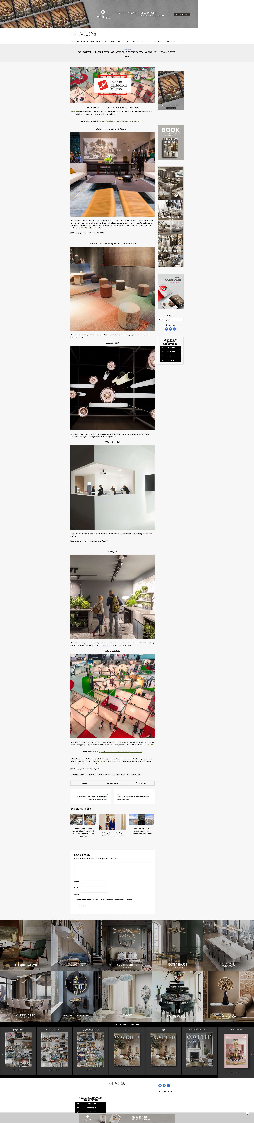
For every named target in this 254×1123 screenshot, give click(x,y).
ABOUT (159, 1092)
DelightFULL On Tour (78, 775)
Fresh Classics (157, 41)
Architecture (145, 41)
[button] (251, 1054)
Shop (173, 41)
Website (77, 894)
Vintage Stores (102, 41)
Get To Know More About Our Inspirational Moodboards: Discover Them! (120, 121)
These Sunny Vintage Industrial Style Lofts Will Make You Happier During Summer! (83, 832)
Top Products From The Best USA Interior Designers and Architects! (120, 752)
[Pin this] (145, 783)
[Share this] (136, 783)
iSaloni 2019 (127, 49)
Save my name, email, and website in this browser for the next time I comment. (104, 900)
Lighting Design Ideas (105, 775)
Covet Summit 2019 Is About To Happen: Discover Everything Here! (141, 831)
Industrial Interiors (130, 41)
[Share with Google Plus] (142, 783)
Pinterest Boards (101, 761)
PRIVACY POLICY (167, 1092)
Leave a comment (112, 783)
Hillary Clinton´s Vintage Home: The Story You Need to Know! (112, 835)
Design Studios (115, 41)
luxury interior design (121, 775)
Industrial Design (87, 41)
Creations (75, 41)
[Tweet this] (139, 783)
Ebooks (167, 41)
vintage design (135, 775)
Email (76, 888)
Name (76, 882)
